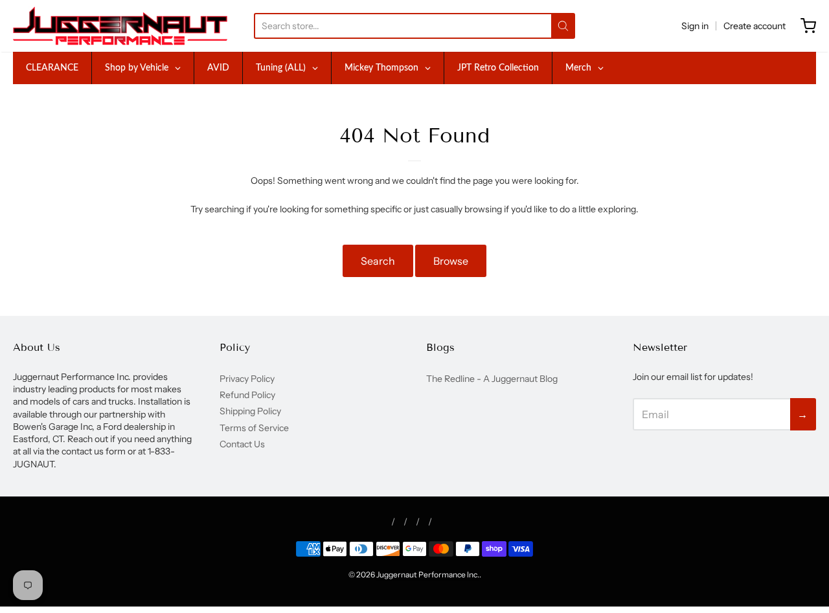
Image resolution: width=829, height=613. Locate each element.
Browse (450, 260)
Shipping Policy (250, 411)
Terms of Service (254, 428)
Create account (754, 26)
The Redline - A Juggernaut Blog (492, 379)
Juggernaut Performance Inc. (427, 574)
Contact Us (242, 444)
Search (378, 260)
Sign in (695, 26)
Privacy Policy (247, 379)
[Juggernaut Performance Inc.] (120, 25)
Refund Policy (247, 395)
